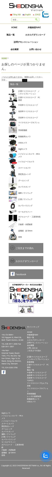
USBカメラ (31, 401)
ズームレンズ (7, 429)
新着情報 (30, 362)
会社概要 (15, 49)
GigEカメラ (6, 413)
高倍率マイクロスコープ (36, 378)
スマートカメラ (8, 423)
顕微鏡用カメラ (33, 399)
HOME (14, 27)
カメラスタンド (8, 431)
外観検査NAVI (34, 27)
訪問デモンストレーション (26, 42)
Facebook (21, 274)
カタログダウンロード (35, 34)
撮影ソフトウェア (9, 434)
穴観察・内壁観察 (9, 450)
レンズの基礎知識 (34, 396)
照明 (3, 455)
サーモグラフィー (9, 442)
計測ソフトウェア (9, 437)
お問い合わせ (35, 49)
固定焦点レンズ (8, 426)
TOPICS (30, 380)
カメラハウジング (9, 439)
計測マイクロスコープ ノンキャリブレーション (38, 358)
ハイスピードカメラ (9, 421)
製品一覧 (11, 34)
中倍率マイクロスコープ (36, 372)
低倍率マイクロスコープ (36, 375)
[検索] (36, 19)
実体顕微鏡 (31, 393)
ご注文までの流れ (25, 248)
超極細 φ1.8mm (9, 452)
